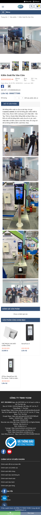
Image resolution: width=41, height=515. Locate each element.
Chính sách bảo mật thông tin (10, 475)
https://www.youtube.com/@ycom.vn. (23, 430)
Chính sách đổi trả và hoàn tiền (11, 464)
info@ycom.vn (22, 426)
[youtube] (9, 451)
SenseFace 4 (25, 343)
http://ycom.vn (23, 424)
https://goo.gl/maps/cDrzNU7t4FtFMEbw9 (25, 416)
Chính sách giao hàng (8, 485)
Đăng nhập (28, 1)
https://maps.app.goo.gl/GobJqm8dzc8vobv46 (25, 410)
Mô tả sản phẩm (10, 104)
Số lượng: (4, 98)
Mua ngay (31, 513)
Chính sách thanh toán (8, 478)
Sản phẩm (13, 17)
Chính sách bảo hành (8, 482)
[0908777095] (4, 505)
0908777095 (14, 93)
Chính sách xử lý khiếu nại (9, 468)
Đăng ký (37, 1)
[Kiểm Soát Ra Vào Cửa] (20, 6)
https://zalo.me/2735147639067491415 (27, 434)
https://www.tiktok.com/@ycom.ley (22, 432)
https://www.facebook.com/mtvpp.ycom (24, 428)
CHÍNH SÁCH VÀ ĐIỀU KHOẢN (13, 459)
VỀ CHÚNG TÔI (7, 491)
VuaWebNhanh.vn (20, 510)
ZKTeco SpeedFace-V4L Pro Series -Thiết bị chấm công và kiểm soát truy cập (10, 378)
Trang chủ (4, 17)
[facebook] (3, 451)
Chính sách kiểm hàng (8, 471)
